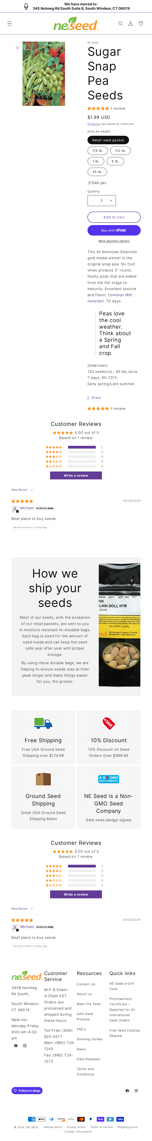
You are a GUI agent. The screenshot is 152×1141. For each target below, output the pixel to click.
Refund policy (53, 1127)
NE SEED (32, 1127)
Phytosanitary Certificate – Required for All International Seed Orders (122, 1009)
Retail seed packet (108, 140)
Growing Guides (90, 1039)
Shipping (93, 123)
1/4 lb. (97, 151)
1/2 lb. (120, 151)
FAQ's (81, 1029)
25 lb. (97, 172)
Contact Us (86, 984)
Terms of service (101, 1127)
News (81, 1049)
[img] (22, 501)
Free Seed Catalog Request (124, 1033)
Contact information (78, 1131)
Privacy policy (76, 1127)
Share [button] (96, 398)
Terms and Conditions (85, 1071)
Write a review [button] (76, 475)
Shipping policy (127, 1127)
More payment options (114, 240)
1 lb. (96, 161)
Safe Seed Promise (85, 1016)
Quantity (93, 191)
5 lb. (115, 161)
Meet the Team (89, 1004)
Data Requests (88, 1059)
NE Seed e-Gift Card (121, 986)
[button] (10, 23)
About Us (84, 994)
